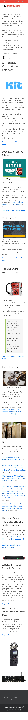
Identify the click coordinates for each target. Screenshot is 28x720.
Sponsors (13, 699)
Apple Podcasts (17, 202)
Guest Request (14, 697)
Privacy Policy (5, 699)
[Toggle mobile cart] (22, 5)
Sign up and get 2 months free (13, 210)
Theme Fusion (20, 707)
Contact (11, 695)
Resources (4, 695)
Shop (19, 699)
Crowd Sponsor (5, 697)
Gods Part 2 (19, 539)
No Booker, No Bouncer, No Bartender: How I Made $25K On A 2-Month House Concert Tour (14, 467)
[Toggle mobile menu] (25, 5)
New (12, 539)
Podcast (16, 693)
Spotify (18, 204)
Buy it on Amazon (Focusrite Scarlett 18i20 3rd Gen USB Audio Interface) (12, 545)
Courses (3, 702)
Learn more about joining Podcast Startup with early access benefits (11, 411)
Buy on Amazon (8, 604)
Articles (9, 693)
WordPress (15, 707)
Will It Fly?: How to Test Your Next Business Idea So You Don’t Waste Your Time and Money (12, 507)
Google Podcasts (8, 204)
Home (3, 693)
